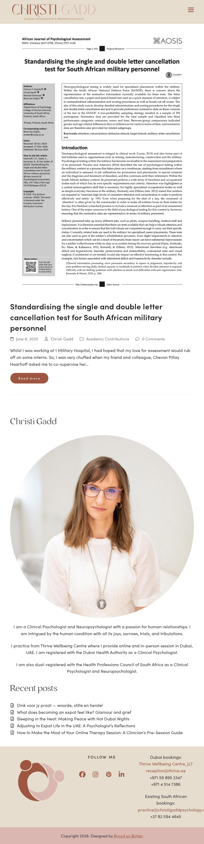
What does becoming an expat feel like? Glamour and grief (74, 712)
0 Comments (153, 338)
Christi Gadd (62, 338)
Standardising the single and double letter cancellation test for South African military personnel (86, 316)
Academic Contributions (107, 338)
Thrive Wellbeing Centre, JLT (166, 763)
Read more (29, 378)
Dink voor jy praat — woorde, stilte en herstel (60, 705)
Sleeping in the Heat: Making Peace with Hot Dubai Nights (73, 718)
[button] (191, 10)
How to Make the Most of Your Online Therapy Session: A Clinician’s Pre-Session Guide (100, 732)
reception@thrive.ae (166, 770)
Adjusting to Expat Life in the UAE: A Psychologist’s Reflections (76, 725)
